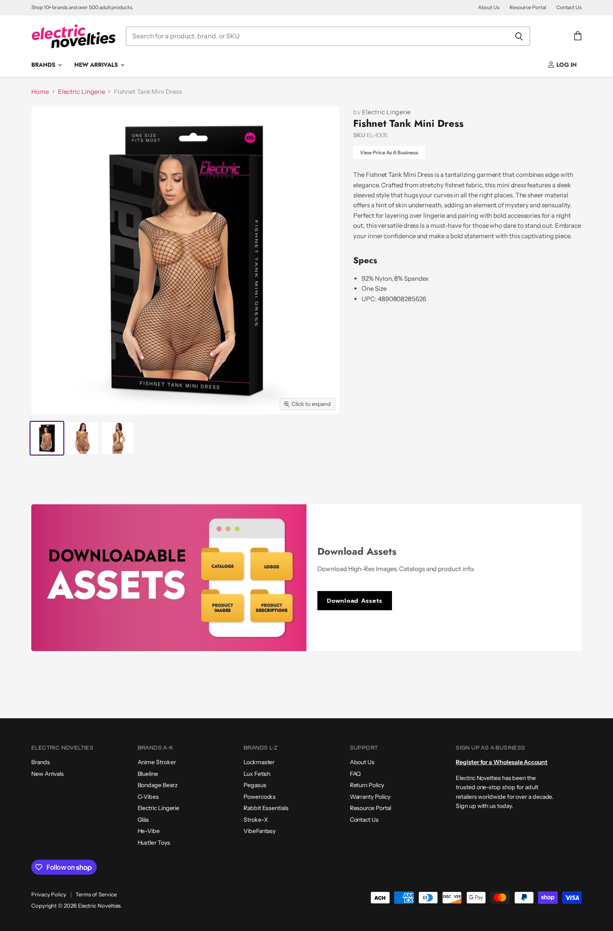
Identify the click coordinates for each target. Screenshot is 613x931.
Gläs (143, 819)
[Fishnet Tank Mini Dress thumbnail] (46, 438)
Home (40, 91)
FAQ (355, 774)
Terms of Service (96, 894)
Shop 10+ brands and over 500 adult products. (82, 7)
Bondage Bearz (158, 785)
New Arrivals (97, 64)
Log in (566, 64)
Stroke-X (256, 819)
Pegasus (255, 785)
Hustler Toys (154, 842)
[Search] (519, 36)
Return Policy (367, 785)
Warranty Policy (370, 796)
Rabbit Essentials (266, 808)
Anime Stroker (157, 762)
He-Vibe (149, 831)
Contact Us (569, 7)
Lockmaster (259, 762)
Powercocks (260, 796)
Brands (44, 64)
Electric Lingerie (81, 91)
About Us (488, 7)
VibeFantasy (260, 831)
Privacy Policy (48, 894)
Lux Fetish (257, 774)
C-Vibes (148, 796)
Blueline (148, 774)
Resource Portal (528, 7)
